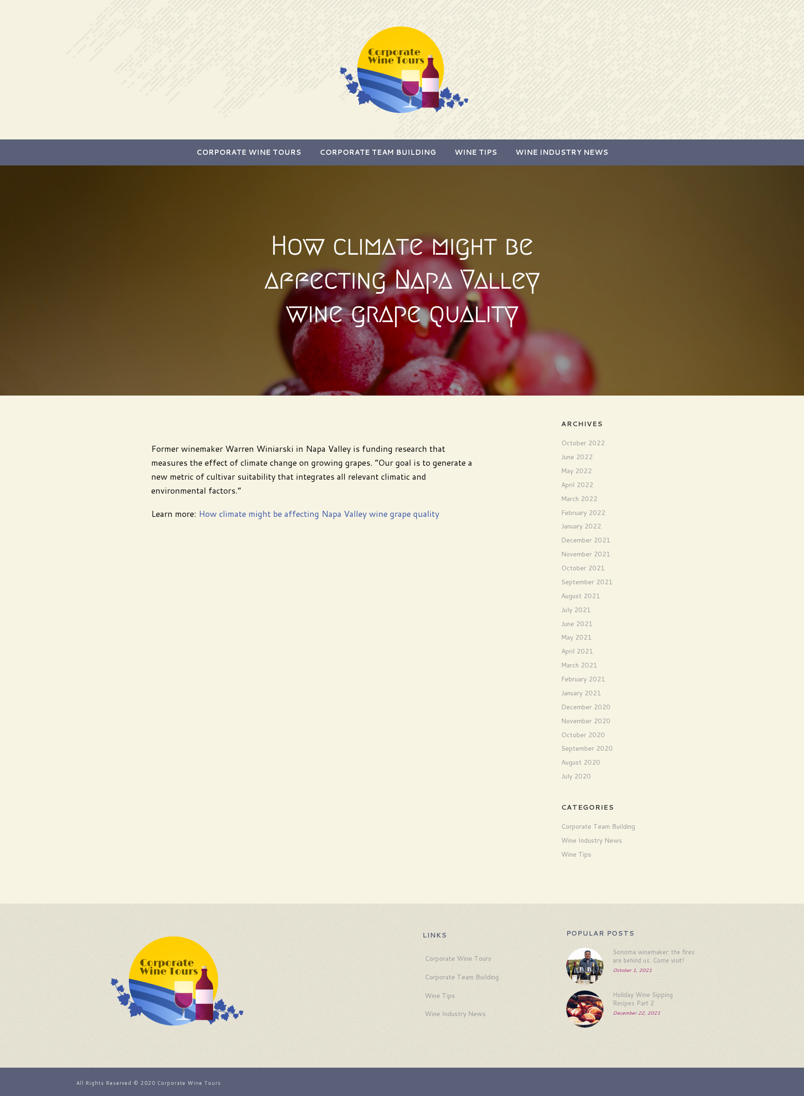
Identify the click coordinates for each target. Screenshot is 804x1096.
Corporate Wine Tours (248, 152)
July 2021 (576, 610)
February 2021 (583, 679)
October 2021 (583, 568)
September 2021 (587, 582)
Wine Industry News (562, 152)
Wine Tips (476, 152)
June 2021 (577, 624)
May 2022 (576, 471)
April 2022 (577, 485)
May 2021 (576, 637)
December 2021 (585, 540)
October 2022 (583, 443)
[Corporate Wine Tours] (402, 69)
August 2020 (580, 762)
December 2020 (585, 707)
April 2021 (577, 651)
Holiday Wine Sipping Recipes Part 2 (643, 998)
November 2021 (585, 554)
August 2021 (580, 596)
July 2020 (576, 776)
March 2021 (579, 665)
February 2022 (583, 512)
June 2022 (577, 457)
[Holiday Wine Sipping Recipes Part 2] (584, 1009)
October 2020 (583, 735)
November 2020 (585, 721)
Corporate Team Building (378, 152)
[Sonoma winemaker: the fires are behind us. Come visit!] (584, 966)
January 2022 (581, 526)
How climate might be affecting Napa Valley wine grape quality (319, 514)
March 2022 (579, 499)
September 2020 (587, 748)
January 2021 (581, 693)
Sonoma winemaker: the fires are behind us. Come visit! (654, 956)
